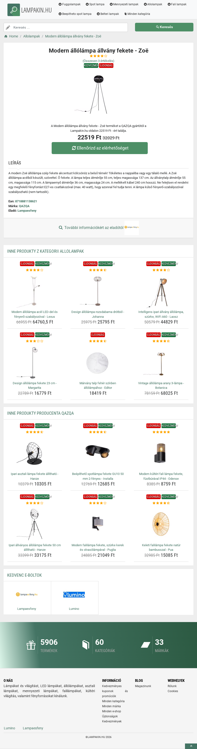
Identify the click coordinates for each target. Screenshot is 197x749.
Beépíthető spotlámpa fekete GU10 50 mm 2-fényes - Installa (98, 476)
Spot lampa (97, 4)
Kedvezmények (112, 721)
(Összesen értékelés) (98, 61)
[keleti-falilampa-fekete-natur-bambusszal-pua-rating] (161, 503)
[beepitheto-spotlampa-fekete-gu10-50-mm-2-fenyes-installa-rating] (98, 432)
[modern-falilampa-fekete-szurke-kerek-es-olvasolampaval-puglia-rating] (98, 503)
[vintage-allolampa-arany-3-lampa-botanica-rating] (161, 341)
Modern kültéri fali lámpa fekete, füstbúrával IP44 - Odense (161, 476)
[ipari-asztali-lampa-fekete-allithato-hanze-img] (34, 452)
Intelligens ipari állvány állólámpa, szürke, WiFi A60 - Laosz (161, 314)
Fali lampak (178, 4)
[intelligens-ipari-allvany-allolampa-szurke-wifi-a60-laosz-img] (161, 290)
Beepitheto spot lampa (77, 14)
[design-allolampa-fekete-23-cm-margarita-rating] (34, 341)
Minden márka (111, 706)
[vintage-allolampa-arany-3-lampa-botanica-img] (161, 362)
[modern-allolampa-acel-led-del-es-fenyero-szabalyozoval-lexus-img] (34, 290)
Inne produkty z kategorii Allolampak (45, 251)
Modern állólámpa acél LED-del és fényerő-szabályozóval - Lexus (35, 314)
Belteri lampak (109, 14)
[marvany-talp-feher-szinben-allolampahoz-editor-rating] (98, 341)
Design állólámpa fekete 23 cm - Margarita (35, 385)
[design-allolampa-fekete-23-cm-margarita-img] (34, 362)
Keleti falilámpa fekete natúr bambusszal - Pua (161, 547)
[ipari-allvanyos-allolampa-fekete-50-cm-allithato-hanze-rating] (34, 503)
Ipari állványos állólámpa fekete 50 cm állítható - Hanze (35, 547)
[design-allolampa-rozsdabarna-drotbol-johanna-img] (98, 290)
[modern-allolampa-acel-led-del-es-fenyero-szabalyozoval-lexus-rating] (34, 270)
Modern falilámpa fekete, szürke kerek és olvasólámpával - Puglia (98, 547)
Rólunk (172, 686)
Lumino (9, 728)
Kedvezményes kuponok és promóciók (115, 691)
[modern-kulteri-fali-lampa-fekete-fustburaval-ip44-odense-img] (161, 452)
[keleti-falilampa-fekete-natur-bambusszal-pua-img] (161, 524)
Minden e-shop (111, 711)
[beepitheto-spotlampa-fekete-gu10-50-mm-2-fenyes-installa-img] (98, 452)
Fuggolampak (71, 4)
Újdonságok (110, 716)
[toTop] (191, 746)
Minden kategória (139, 14)
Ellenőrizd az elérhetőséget (103, 147)
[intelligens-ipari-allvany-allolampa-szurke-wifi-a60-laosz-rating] (161, 270)
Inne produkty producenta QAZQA (40, 413)
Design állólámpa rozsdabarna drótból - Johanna (97, 314)
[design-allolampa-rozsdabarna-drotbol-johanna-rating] (98, 270)
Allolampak (154, 4)
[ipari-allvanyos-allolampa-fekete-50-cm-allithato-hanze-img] (34, 524)
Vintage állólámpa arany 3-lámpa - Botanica (161, 385)
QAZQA (24, 206)
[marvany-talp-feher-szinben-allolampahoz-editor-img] (98, 362)
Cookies (173, 691)
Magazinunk (143, 686)
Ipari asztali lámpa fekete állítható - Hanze (34, 476)
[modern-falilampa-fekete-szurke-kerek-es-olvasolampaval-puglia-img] (98, 524)
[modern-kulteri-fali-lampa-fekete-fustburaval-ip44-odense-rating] (161, 432)
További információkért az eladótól (93, 227)
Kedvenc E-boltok (24, 575)
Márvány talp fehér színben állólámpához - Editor (98, 385)
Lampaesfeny (27, 210)
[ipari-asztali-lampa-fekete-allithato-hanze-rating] (34, 432)
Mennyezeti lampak (125, 4)
